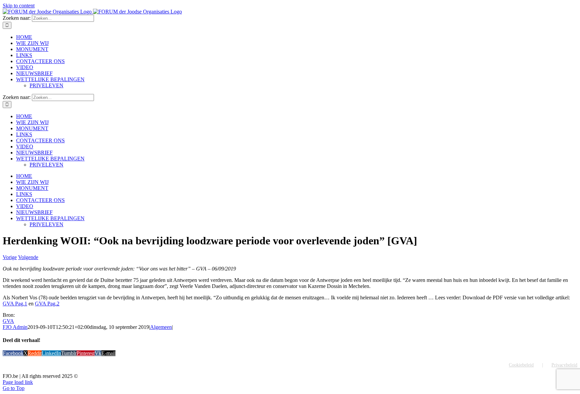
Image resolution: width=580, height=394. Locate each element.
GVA (8, 321)
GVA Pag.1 (15, 303)
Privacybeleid (564, 364)
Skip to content (19, 5)
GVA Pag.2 (47, 303)
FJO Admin (15, 327)
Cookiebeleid (521, 364)
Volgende (28, 257)
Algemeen (161, 327)
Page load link (18, 382)
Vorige (10, 257)
